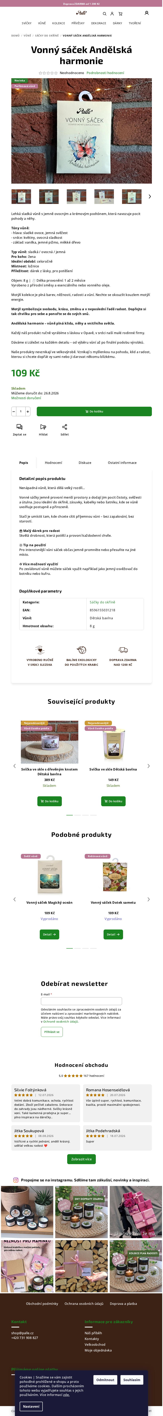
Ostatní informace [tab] (122, 462)
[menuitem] (112, 13)
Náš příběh (93, 1333)
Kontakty (92, 1339)
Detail (47, 934)
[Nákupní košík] (120, 14)
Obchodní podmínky (42, 1303)
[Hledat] (104, 13)
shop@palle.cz (22, 1333)
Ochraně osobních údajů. (61, 1021)
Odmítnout (105, 1380)
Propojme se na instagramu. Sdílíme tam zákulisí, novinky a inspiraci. (85, 1180)
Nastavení (31, 1406)
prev (14, 766)
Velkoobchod (95, 1344)
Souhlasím (131, 1380)
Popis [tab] (23, 462)
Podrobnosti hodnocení (105, 73)
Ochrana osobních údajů (84, 1303)
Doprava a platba (123, 1303)
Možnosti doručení (26, 398)
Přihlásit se (51, 1032)
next (149, 766)
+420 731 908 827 (24, 1338)
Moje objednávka (98, 1350)
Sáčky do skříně (102, 602)
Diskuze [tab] (85, 462)
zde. (66, 1395)
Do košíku (96, 411)
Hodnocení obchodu (81, 1065)
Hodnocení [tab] (53, 462)
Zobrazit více (81, 1159)
